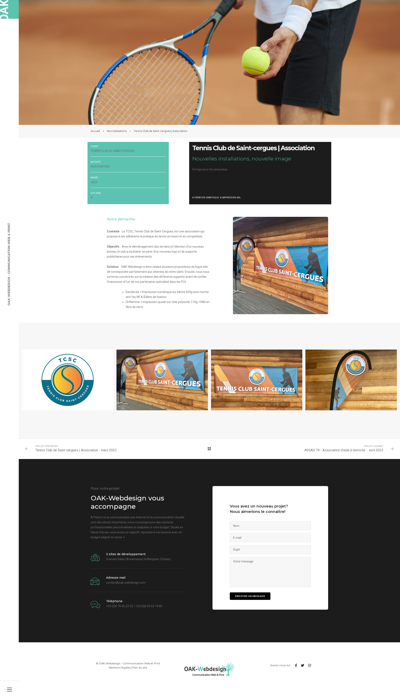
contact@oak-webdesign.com (125, 582)
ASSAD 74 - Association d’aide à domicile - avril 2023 (343, 450)
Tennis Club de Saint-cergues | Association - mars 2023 (76, 450)
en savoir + (118, 537)
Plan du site (139, 667)
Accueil (95, 131)
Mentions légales (119, 667)
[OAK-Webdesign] (9, 9)
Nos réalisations (117, 131)
